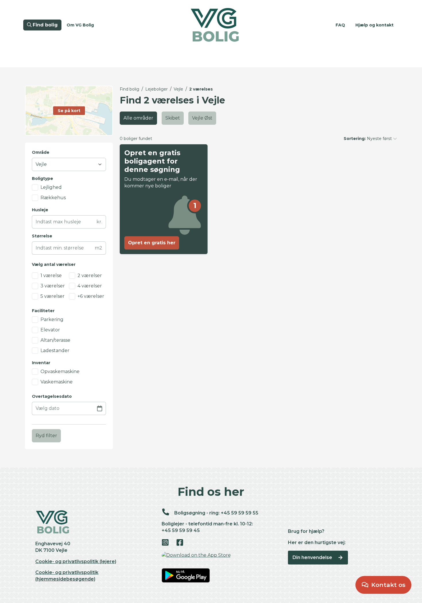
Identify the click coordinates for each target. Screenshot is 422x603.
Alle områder (138, 118)
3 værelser (52, 286)
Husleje (40, 209)
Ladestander (54, 350)
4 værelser (90, 286)
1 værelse (51, 275)
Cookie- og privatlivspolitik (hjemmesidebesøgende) (66, 576)
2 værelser (90, 275)
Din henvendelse (313, 557)
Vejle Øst (202, 118)
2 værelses (201, 89)
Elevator (50, 330)
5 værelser (52, 296)
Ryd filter (46, 435)
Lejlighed (51, 187)
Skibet (172, 118)
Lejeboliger (156, 89)
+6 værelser (91, 296)
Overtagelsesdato (52, 396)
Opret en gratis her (151, 242)
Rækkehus (53, 197)
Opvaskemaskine (60, 371)
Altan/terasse (55, 340)
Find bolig (129, 89)
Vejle (178, 89)
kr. (99, 221)
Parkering (51, 319)
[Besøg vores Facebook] (183, 543)
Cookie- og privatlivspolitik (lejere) (75, 561)
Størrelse (42, 236)
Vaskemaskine (56, 382)
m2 (98, 248)
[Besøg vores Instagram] (168, 543)
